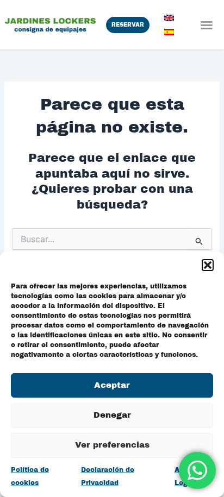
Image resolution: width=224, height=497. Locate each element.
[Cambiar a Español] (169, 32)
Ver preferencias (112, 445)
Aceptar (112, 385)
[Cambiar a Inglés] (169, 18)
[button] (207, 265)
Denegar (112, 415)
